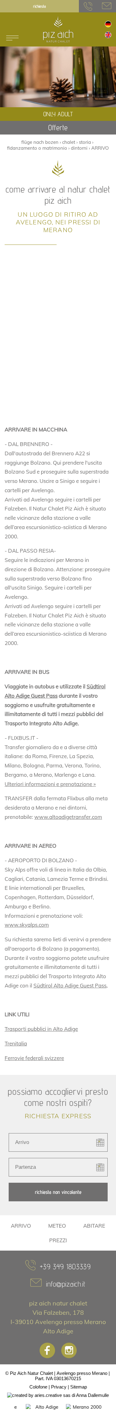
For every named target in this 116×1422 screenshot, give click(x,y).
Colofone (38, 1386)
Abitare (94, 1225)
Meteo (57, 1225)
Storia (85, 142)
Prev (6, 1410)
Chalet (68, 142)
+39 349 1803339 (65, 1266)
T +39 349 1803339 (88, 6)
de (108, 24)
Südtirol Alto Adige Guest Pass (69, 985)
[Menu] (12, 37)
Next (109, 1410)
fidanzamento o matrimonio (37, 148)
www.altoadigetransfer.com (68, 817)
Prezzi (58, 1240)
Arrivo (100, 148)
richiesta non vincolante (58, 1192)
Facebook (47, 1350)
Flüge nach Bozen (39, 142)
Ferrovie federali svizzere (34, 1058)
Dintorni (79, 148)
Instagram (69, 1350)
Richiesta (39, 6)
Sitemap (78, 1386)
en (108, 35)
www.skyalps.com (27, 924)
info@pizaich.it (106, 6)
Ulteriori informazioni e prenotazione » (50, 784)
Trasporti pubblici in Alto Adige (41, 1029)
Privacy (59, 1386)
